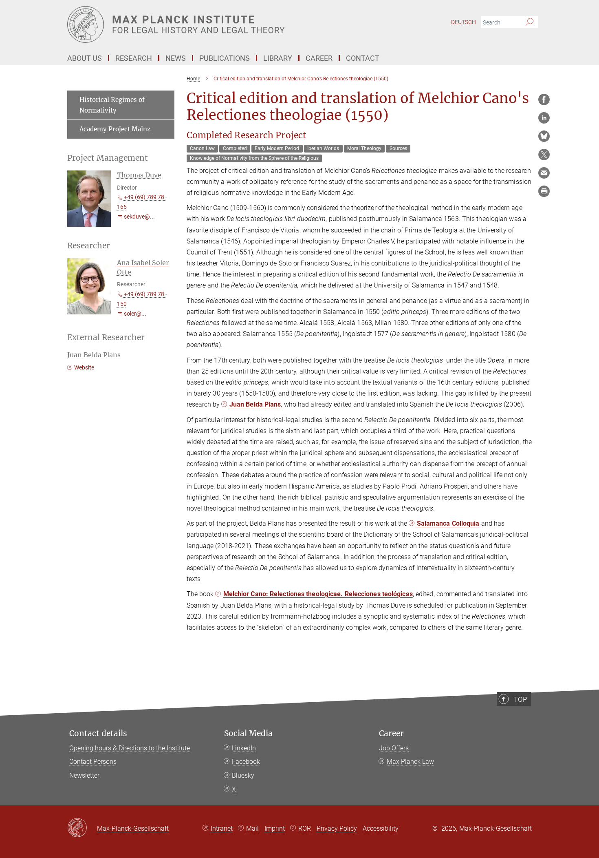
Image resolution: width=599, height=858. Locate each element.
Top (520, 699)
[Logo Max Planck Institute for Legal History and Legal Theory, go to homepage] (220, 24)
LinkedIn (244, 748)
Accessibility (381, 828)
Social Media (248, 733)
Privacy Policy (337, 828)
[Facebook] (544, 99)
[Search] (529, 22)
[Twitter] (544, 154)
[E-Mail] (544, 173)
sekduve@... (139, 216)
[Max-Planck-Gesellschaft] (82, 828)
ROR (304, 828)
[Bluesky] (544, 136)
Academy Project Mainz (114, 129)
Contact (362, 58)
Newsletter (84, 775)
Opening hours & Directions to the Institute (129, 748)
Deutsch (463, 22)
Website (84, 367)
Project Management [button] (107, 158)
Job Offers (394, 748)
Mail (252, 828)
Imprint (274, 828)
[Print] (544, 191)
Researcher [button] (88, 245)
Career (391, 733)
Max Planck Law (410, 761)
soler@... (135, 313)
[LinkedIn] (544, 118)
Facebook (246, 761)
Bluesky (243, 775)
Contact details (98, 733)
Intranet (222, 828)
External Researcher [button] (106, 337)
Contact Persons (93, 761)
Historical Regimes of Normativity (112, 105)
